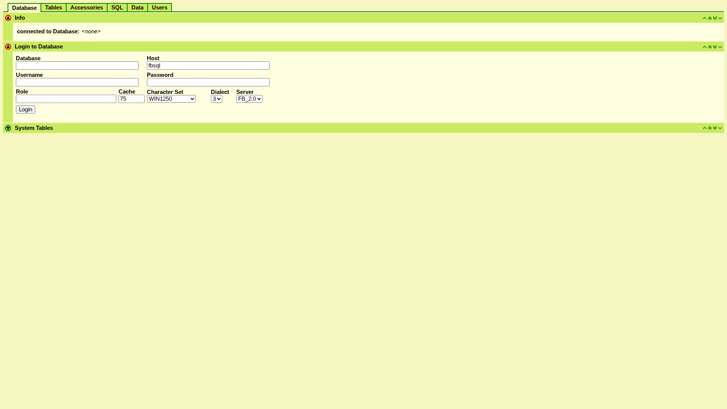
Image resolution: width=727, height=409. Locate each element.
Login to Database (39, 47)
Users (159, 8)
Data (137, 8)
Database (24, 8)
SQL (117, 8)
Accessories (86, 8)
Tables (53, 8)
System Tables (34, 128)
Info (20, 18)
